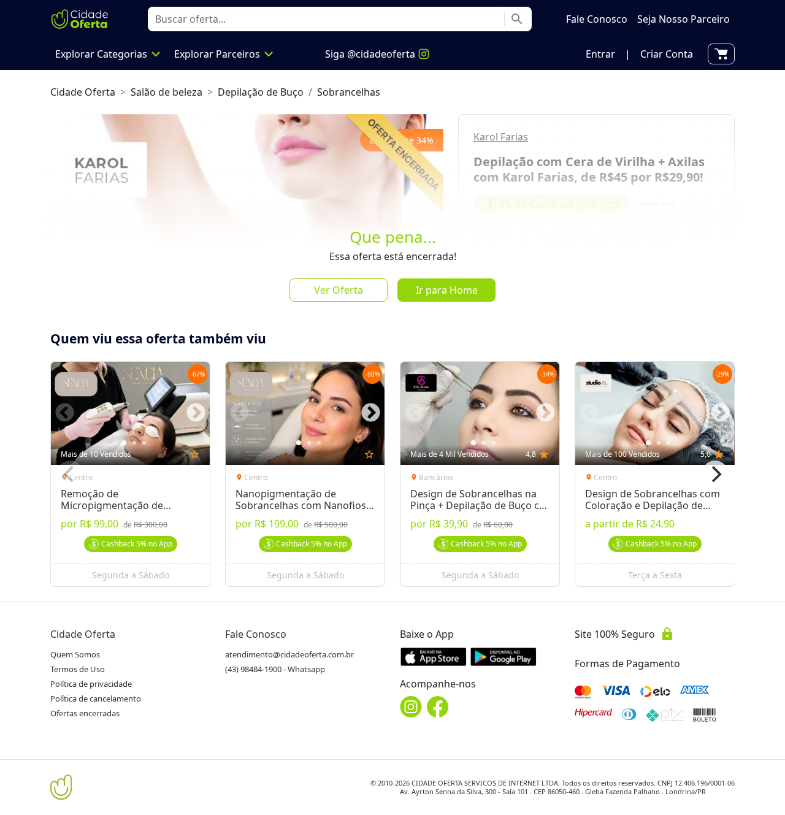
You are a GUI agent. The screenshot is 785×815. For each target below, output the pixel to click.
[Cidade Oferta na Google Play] (503, 656)
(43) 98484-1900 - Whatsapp (275, 669)
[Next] (715, 474)
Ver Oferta (338, 290)
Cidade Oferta (82, 92)
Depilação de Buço (261, 92)
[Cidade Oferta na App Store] (433, 656)
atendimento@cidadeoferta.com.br (289, 654)
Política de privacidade (91, 683)
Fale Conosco (255, 634)
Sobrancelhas (348, 92)
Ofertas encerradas (85, 713)
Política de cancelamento (95, 698)
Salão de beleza (166, 92)
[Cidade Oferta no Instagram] (411, 706)
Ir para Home (447, 290)
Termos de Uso (77, 669)
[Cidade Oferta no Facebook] (438, 706)
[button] (600, 54)
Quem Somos (75, 654)
